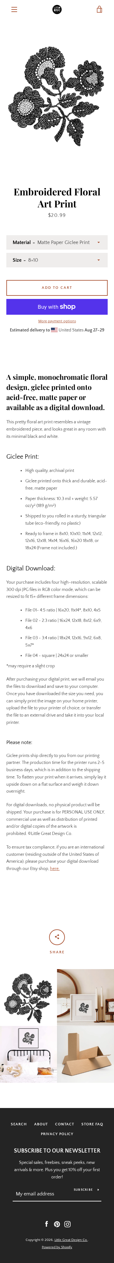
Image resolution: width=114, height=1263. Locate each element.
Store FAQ (92, 1124)
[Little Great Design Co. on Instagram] (67, 1223)
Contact (64, 1124)
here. (55, 868)
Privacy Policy (57, 1134)
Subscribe (83, 1190)
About (41, 1124)
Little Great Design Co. (71, 1240)
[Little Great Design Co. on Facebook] (46, 1223)
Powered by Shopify (57, 1247)
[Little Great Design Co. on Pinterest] (57, 1223)
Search (19, 1124)
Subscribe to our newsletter (57, 1151)
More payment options (57, 321)
